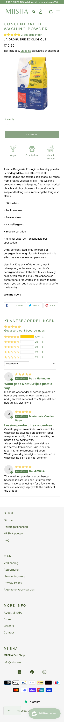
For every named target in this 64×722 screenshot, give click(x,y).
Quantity (9, 119)
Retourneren (11, 569)
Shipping (25, 50)
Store (7, 619)
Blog (7, 540)
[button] (12, 34)
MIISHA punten (13, 533)
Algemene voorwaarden (19, 589)
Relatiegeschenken (16, 526)
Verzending (11, 563)
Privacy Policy (13, 583)
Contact (9, 632)
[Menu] (58, 11)
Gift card (9, 520)
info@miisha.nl (13, 662)
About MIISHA (13, 612)
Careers (9, 626)
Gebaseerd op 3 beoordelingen (24, 330)
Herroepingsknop (15, 576)
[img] (23, 374)
